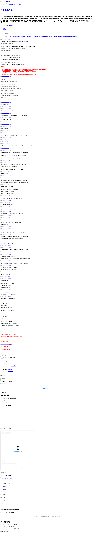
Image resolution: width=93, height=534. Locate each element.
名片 (4, 31)
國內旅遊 (10, 369)
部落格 (4, 29)
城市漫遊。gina (7, 10)
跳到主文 (3, 13)
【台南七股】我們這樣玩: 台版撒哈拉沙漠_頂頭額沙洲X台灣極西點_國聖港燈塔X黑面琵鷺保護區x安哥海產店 (40, 36)
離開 (7, 531)
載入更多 (2, 375)
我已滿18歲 (3, 531)
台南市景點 (10, 371)
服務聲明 (58, 516)
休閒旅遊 (11, 25)
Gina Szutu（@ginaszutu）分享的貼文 (17, 467)
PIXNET (37, 516)
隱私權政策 (54, 516)
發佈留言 (2, 383)
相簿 (4, 28)
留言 (15, 366)
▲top (2, 373)
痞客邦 (12, 366)
